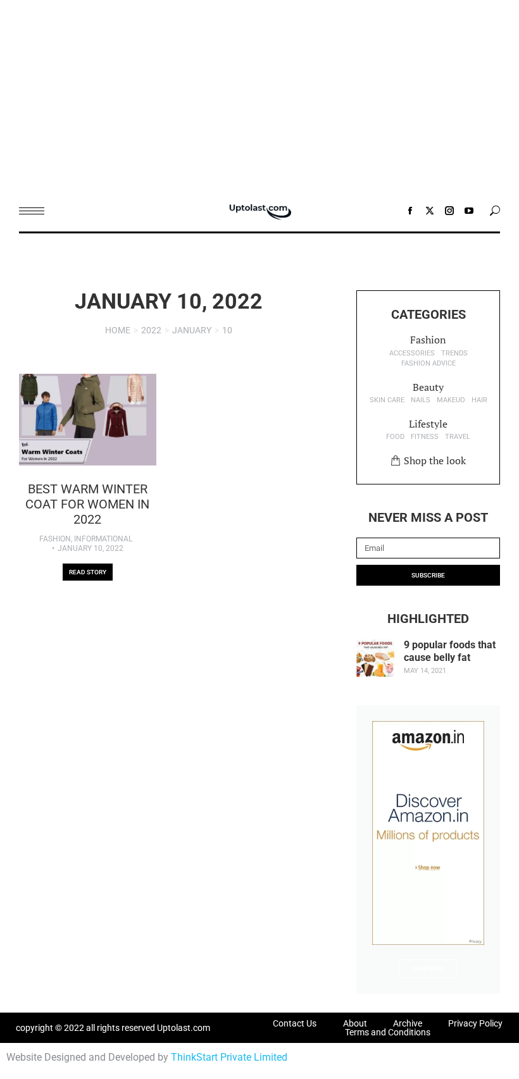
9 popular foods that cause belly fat (450, 651)
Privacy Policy (475, 1023)
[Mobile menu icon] (31, 211)
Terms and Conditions (387, 1032)
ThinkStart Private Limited (229, 1057)
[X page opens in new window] (430, 210)
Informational (103, 538)
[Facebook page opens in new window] (410, 210)
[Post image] (87, 419)
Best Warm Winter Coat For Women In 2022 (87, 504)
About (355, 1023)
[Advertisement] (259, 94)
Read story (87, 572)
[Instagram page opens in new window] (449, 210)
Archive (407, 1023)
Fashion (55, 538)
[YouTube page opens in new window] (469, 210)
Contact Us (294, 1023)
